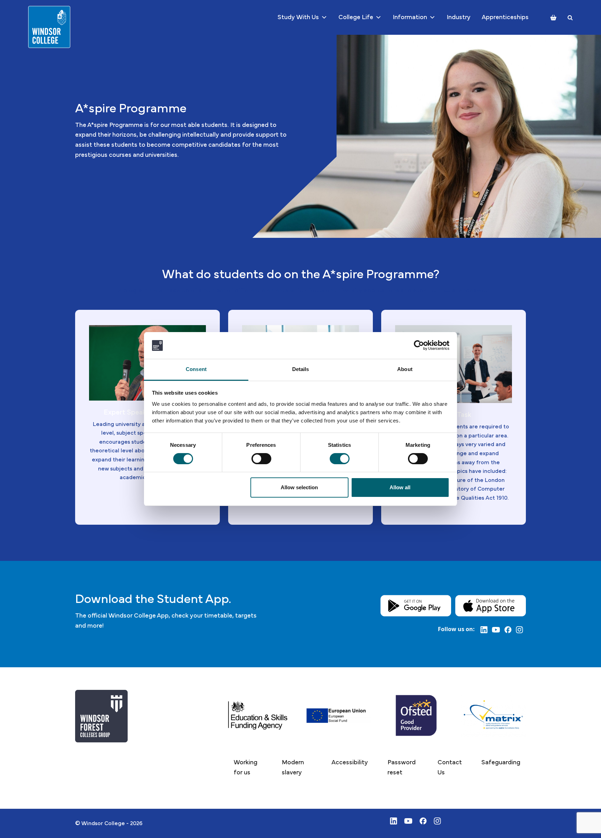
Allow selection (299, 487)
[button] (248, 768)
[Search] (570, 18)
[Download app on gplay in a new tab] (415, 605)
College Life (355, 17)
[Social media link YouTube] (498, 629)
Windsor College (103, 823)
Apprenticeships (505, 17)
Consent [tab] (196, 369)
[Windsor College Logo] (49, 27)
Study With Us (298, 17)
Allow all (400, 487)
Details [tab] (300, 369)
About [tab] (404, 369)
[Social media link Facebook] (510, 629)
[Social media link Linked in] (486, 629)
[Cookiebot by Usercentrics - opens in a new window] (418, 345)
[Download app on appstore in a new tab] (490, 605)
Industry (459, 17)
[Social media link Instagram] (521, 629)
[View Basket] (553, 18)
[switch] (261, 458)
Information (410, 17)
